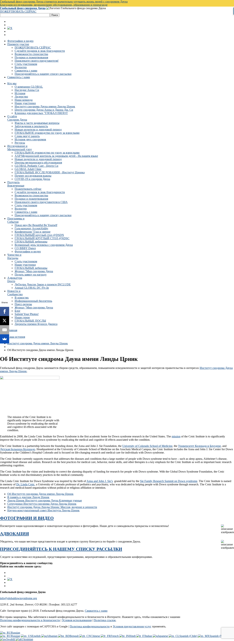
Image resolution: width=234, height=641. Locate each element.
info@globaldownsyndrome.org (18, 598)
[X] (4, 320)
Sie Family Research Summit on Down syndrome (168, 481)
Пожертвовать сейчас (28, 188)
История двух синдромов (30, 139)
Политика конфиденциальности (90, 626)
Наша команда (24, 99)
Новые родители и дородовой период (38, 129)
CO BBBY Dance (25, 248)
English (36, 636)
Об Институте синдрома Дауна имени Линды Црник (40, 493)
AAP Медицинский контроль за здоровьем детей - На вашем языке (56, 155)
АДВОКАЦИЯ (14, 533)
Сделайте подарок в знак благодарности (40, 50)
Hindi (132, 636)
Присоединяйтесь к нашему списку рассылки (43, 73)
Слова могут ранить (27, 136)
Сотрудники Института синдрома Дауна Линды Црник (41, 503)
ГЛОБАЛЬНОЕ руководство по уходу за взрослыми (47, 132)
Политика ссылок (105, 620)
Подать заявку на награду (31, 274)
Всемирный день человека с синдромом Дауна (44, 244)
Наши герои (22, 317)
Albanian (52, 636)
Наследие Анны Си (27, 90)
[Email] (4, 329)
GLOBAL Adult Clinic (28, 169)
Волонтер (21, 67)
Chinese (96, 636)
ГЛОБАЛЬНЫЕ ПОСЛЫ (30, 320)
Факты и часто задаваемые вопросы (37, 123)
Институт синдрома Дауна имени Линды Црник (45, 106)
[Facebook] (4, 311)
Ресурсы (20, 142)
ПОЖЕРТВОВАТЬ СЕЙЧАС (18, 11)
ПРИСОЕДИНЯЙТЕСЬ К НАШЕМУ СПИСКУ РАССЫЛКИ (61, 549)
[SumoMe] (4, 338)
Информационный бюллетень (33, 300)
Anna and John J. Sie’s (99, 481)
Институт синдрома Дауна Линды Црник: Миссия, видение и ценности (52, 507)
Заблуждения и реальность (31, 126)
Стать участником (26, 64)
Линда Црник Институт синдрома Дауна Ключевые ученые (44, 500)
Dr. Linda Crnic (25, 484)
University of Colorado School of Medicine (147, 445)
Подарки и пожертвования (31, 57)
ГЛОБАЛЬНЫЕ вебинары (31, 241)
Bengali (74, 636)
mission (176, 436)
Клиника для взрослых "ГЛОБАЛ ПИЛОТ (41, 113)
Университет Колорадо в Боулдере (199, 445)
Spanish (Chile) (188, 636)
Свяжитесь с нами (26, 70)
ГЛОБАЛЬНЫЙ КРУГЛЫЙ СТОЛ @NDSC (42, 238)
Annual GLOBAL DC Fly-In (32, 287)
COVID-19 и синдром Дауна (32, 179)
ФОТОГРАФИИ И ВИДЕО (27, 518)
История (20, 93)
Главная (12, 330)
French (115, 636)
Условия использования (77, 620)
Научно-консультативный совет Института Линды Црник (43, 510)
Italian (149, 636)
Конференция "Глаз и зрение (32, 231)
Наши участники (25, 103)
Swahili (11, 639)
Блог (17, 310)
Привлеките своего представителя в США (41, 202)
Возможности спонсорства (31, 54)
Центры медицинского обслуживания (38, 162)
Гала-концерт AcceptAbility (31, 228)
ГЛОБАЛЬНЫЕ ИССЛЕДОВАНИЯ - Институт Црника (50, 172)
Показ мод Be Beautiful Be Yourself (36, 225)
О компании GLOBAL (29, 86)
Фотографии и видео (20, 40)
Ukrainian (27, 639)
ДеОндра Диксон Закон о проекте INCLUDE (43, 284)
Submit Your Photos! (27, 314)
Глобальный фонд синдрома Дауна (23, 8)
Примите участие (18, 44)
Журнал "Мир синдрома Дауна (34, 271)
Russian (15, 632)
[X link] (9, 28)
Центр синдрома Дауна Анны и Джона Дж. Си (44, 109)
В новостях (22, 297)
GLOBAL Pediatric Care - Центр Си (36, 165)
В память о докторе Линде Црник (28, 497)
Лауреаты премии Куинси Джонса (36, 324)
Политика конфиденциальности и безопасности (30, 620)
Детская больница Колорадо (17, 449)
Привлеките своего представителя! (36, 60)
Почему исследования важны (33, 175)
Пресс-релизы (23, 304)
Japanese (163, 636)
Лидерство (21, 96)
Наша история (16, 336)
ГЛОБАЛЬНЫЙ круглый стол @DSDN (39, 235)
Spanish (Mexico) (220, 636)
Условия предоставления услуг (132, 626)
